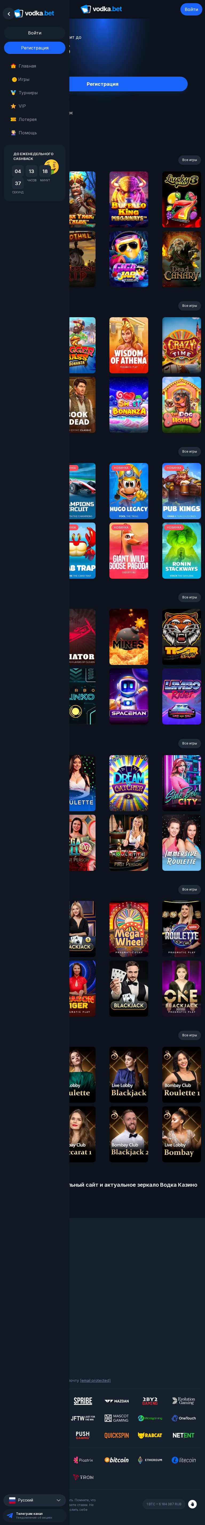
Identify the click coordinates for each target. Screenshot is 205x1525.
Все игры (189, 160)
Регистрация (35, 47)
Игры (22, 79)
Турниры (28, 92)
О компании (15, 1255)
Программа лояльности (26, 1262)
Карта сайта (15, 1338)
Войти (191, 9)
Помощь (28, 132)
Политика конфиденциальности (33, 1331)
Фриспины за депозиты (25, 1284)
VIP (22, 106)
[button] (34, 1500)
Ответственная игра (23, 1324)
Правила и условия (21, 1316)
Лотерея (28, 119)
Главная (27, 66)
